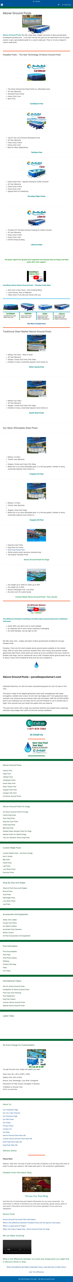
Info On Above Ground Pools (14, 986)
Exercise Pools (8, 872)
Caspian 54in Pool (10, 790)
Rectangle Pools (9, 898)
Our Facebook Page (10, 1110)
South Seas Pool (9, 783)
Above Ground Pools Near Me (14, 1135)
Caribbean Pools (9, 780)
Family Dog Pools (9, 815)
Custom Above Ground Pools (14, 1002)
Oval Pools (7, 894)
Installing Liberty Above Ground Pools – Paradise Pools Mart (27, 285)
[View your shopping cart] (59, 5)
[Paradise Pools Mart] (2, 5)
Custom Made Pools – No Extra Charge (18, 853)
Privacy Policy (8, 1126)
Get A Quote (7, 856)
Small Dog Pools (9, 825)
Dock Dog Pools (9, 818)
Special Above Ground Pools (14, 1006)
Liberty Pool (7, 770)
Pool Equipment (9, 996)
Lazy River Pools (9, 869)
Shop (5, 967)
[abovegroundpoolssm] (36, 24)
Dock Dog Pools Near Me (12, 1142)
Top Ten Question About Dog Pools (16, 838)
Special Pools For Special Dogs (14, 834)
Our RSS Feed (8, 1119)
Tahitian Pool (36, 152)
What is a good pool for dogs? (14, 1226)
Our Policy (7, 971)
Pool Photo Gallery (10, 958)
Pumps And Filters (10, 923)
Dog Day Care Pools (10, 821)
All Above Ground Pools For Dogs (15, 812)
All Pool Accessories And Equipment (16, 936)
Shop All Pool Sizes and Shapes (15, 888)
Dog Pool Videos (9, 999)
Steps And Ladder (10, 920)
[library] (36, 1184)
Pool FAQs (7, 955)
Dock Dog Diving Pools (16, 550)
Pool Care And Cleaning (12, 993)
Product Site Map (9, 964)
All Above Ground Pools (12, 796)
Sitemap (6, 961)
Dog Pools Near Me (10, 1145)
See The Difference (36, 1272)
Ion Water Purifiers (10, 926)
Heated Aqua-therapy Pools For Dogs (17, 831)
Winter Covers (8, 933)
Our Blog (6, 1132)
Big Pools (6, 860)
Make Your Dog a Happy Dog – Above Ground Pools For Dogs (26, 1229)
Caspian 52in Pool (10, 793)
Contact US (7, 1129)
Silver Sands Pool (9, 787)
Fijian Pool (7, 774)
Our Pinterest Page (10, 1116)
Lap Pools (6, 866)
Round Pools (7, 891)
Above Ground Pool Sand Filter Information (19, 1219)
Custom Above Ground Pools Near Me (17, 1139)
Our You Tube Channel (11, 1113)
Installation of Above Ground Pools (16, 989)
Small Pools (7, 863)
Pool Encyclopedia (10, 951)
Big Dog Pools (8, 828)
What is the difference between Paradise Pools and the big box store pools (31, 1223)
